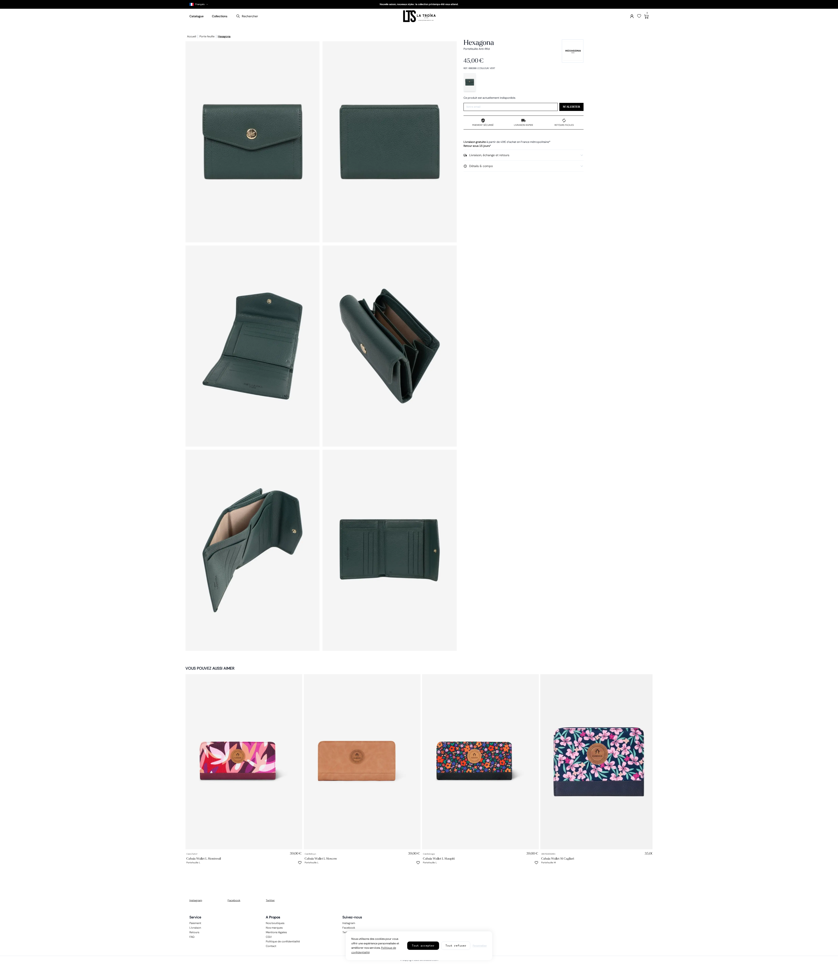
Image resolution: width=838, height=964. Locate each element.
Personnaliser (480, 945)
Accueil (191, 36)
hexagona (224, 36)
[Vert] (470, 82)
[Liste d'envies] (639, 16)
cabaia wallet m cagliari (557, 858)
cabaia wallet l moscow (321, 858)
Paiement (195, 923)
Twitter (270, 900)
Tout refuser (455, 945)
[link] (243, 761)
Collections (219, 16)
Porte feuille (207, 36)
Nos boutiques (275, 923)
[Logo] (419, 16)
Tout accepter (423, 945)
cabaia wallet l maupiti (439, 858)
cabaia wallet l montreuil (203, 858)
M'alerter (571, 106)
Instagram (195, 900)
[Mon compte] (632, 16)
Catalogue (196, 16)
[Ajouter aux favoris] (300, 862)
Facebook (234, 900)
